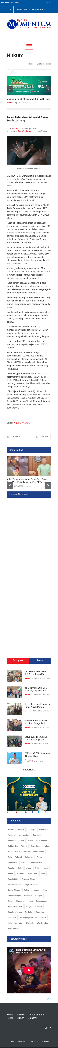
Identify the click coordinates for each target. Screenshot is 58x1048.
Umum (28, 868)
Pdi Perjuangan (14, 896)
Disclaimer (34, 1041)
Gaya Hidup (35, 846)
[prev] (10, 89)
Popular (11, 868)
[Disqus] (29, 535)
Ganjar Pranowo (30, 885)
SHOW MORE (29, 770)
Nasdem (36, 890)
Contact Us (46, 1041)
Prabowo (20, 874)
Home (30, 64)
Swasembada (13, 929)
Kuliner (11, 830)
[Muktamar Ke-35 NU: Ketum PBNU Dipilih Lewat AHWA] (29, 85)
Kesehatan (43, 830)
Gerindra (28, 896)
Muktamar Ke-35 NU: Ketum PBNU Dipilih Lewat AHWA (32, 99)
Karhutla (30, 923)
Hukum (15, 128)
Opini (20, 868)
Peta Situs (22, 1041)
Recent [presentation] (40, 660)
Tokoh (39, 857)
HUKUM (16, 437)
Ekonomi (28, 711)
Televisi (18, 857)
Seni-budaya (41, 841)
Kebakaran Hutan (15, 923)
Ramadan (12, 918)
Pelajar (29, 907)
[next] (48, 89)
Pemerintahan (36, 863)
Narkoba (28, 912)
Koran (45, 868)
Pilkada (24, 863)
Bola (10, 857)
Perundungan (41, 901)
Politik (9, 103)
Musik (17, 852)
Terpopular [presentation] (18, 660)
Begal (10, 901)
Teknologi (37, 835)
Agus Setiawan (25, 131)
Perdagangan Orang (28, 918)
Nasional (11, 835)
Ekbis (37, 868)
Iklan (12, 1041)
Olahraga (31, 830)
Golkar (26, 890)
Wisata (24, 846)
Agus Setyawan (22, 423)
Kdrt (31, 901)
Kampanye (21, 901)
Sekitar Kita (13, 846)
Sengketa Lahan (15, 912)
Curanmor (40, 912)
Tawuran (38, 907)
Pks (45, 890)
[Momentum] (29, 26)
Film (10, 852)
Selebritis (29, 857)
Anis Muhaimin (14, 885)
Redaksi (21, 1014)
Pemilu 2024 (13, 879)
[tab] (18, 662)
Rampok (38, 896)
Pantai (21, 841)
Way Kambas (42, 923)
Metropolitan (24, 835)
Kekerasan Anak (15, 907)
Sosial (10, 874)
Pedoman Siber (37, 1014)
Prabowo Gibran (28, 879)
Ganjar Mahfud (14, 890)
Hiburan (21, 830)
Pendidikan (29, 760)
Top (45, 1027)
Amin (43, 874)
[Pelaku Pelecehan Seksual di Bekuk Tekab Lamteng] (29, 150)
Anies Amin (32, 874)
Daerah (26, 852)
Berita (39, 64)
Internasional (38, 852)
